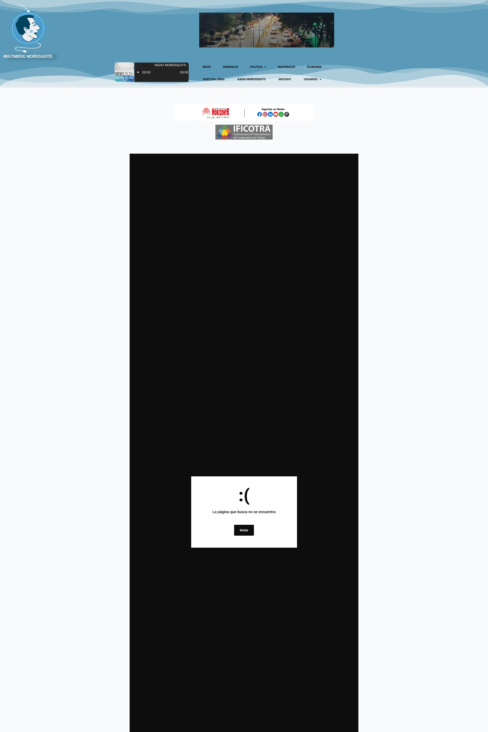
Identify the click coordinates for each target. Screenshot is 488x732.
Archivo (285, 79)
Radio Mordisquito (252, 79)
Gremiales (230, 67)
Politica (256, 67)
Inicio (207, 67)
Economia (314, 67)
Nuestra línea (214, 79)
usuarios (311, 79)
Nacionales (286, 67)
